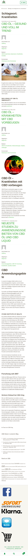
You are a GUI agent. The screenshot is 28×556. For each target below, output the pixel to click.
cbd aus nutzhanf (12, 466)
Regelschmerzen (9, 477)
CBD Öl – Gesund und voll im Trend (14, 27)
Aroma (12, 463)
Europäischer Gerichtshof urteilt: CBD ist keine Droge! (14, 442)
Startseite (5, 8)
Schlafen (4, 55)
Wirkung (4, 480)
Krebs (19, 473)
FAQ (5, 547)
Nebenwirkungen (16, 145)
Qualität (10, 265)
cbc (24, 463)
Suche (14, 553)
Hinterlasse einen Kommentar (9, 61)
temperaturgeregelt (11, 478)
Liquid (9, 475)
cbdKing (4, 43)
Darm (20, 469)
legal (21, 473)
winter (22, 478)
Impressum (18, 548)
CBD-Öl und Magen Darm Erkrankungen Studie (13, 451)
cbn (11, 469)
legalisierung (5, 475)
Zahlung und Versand (13, 547)
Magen (12, 475)
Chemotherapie (14, 469)
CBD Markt (22, 466)
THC (15, 478)
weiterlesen (9, 106)
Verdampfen (18, 478)
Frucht (19, 471)
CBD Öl (3, 145)
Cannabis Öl (22, 463)
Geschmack (23, 471)
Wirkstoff (25, 478)
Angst (3, 463)
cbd (3, 466)
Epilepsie (12, 471)
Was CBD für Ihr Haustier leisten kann (11, 449)
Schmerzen (21, 477)
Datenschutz (10, 548)
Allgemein (4, 48)
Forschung (19, 263)
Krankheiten (20, 54)
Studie (3, 478)
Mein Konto (4, 553)
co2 (18, 469)
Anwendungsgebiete (7, 263)
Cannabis (17, 463)
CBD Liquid (17, 466)
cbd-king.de (7, 466)
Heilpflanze (6, 473)
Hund (10, 473)
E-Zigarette (9, 471)
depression (13, 54)
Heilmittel (3, 473)
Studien (23, 145)
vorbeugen (4, 147)
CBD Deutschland (6, 54)
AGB (22, 547)
